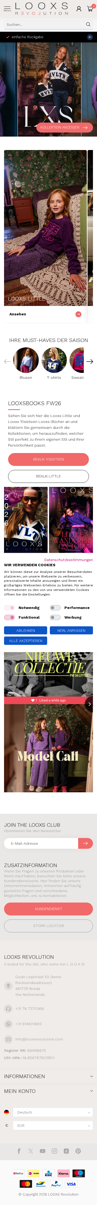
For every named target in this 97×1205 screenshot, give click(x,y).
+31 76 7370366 (29, 1008)
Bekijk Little (48, 476)
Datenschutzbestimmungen (68, 560)
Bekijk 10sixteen (48, 459)
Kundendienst (48, 909)
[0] (90, 8)
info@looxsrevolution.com (39, 1039)
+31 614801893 (28, 1024)
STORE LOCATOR (48, 926)
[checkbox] (9, 607)
